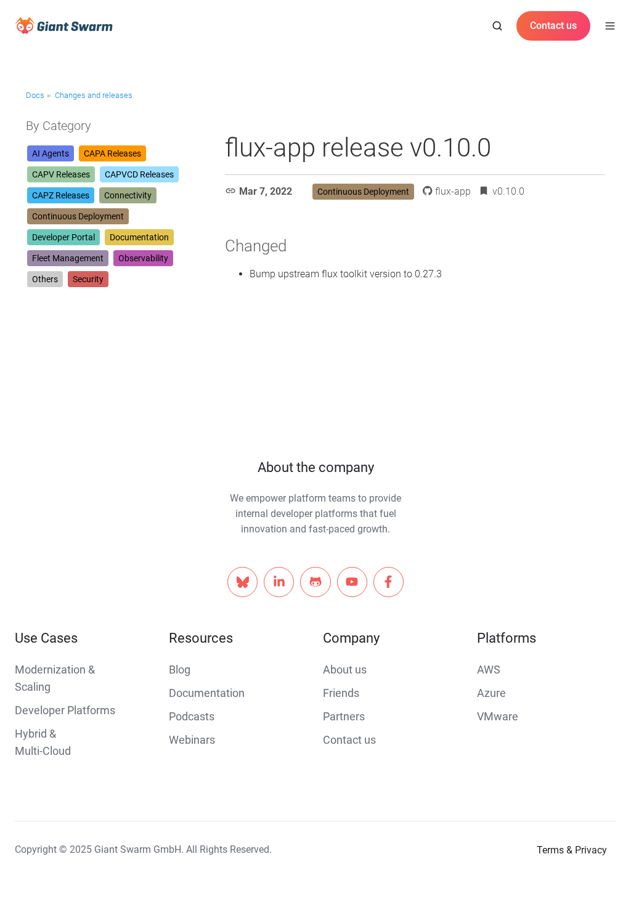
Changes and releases (93, 95)
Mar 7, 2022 (265, 191)
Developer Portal (63, 237)
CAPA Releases (112, 153)
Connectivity (128, 195)
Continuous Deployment (78, 216)
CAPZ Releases (60, 195)
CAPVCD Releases (139, 174)
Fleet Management (68, 258)
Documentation (139, 237)
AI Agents (50, 153)
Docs (35, 95)
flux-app (453, 191)
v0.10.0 (508, 191)
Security (88, 279)
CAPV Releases (61, 174)
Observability (143, 258)
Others (45, 279)
